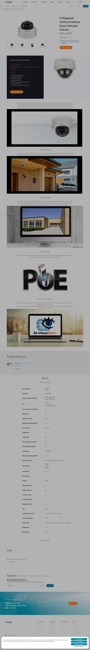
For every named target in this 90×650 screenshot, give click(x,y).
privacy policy (34, 640)
